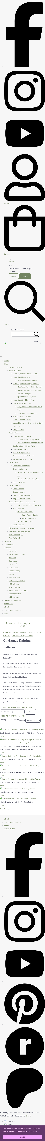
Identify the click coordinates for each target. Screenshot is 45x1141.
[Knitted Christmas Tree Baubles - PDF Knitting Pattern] (21, 756)
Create (28, 1116)
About (6, 607)
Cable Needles (18, 489)
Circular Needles (19, 492)
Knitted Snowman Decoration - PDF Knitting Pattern (19, 782)
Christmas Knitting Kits (21, 466)
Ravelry (26, 698)
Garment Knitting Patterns (23, 459)
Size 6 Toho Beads (29, 518)
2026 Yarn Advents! (16, 367)
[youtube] (24, 151)
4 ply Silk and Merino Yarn (26, 413)
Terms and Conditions (12, 610)
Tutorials (7, 548)
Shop (6, 364)
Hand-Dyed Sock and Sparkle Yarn (26, 383)
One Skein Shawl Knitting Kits (28, 479)
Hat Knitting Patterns (21, 449)
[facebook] (24, 66)
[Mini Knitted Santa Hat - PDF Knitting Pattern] (18, 799)
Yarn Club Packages (16, 535)
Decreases (13, 561)
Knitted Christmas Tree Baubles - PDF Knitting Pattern (20, 759)
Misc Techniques (15, 587)
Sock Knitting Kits (19, 482)
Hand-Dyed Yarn (15, 370)
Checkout (25, 276)
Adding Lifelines (14, 597)
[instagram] (24, 114)
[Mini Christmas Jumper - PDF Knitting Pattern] (18, 789)
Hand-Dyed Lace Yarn (21, 377)
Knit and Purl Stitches (17, 554)
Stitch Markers (18, 525)
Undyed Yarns (18, 429)
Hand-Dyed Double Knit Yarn (24, 400)
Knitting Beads (18, 508)
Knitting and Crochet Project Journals (27, 505)
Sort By (22, 720)
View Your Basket (9, 707)
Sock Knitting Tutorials (17, 580)
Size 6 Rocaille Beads (30, 515)
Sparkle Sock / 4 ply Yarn (26, 397)
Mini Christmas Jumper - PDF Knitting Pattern (17, 792)
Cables (11, 574)
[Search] (36, 334)
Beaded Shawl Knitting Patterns (29, 439)
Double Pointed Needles (22, 495)
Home (6, 360)
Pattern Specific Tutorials (18, 590)
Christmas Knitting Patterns (23, 456)
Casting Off (13, 564)
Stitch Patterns (14, 577)
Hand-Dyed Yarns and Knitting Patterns (18, 632)
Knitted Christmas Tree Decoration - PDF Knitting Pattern (22, 772)
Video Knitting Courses (13, 600)
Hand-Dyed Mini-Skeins (22, 420)
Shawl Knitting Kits (20, 469)
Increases (12, 557)
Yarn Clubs (8, 541)
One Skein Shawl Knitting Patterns (30, 443)
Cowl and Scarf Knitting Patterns (25, 446)
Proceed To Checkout (26, 707)
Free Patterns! (14, 538)
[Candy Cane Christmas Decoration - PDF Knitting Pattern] (22, 730)
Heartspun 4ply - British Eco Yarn (29, 387)
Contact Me (8, 603)
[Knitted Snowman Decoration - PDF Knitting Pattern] (20, 779)
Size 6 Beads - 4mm (25, 512)
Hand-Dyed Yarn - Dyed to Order (25, 374)
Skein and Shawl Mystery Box (20, 531)
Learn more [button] (33, 1131)
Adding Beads (14, 584)
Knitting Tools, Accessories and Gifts (22, 502)
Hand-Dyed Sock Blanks (22, 416)
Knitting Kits (13, 462)
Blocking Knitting (15, 594)
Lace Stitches (14, 567)
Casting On (13, 551)
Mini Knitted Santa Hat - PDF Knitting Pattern (17, 802)
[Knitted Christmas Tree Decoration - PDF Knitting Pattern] (22, 769)
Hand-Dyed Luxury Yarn (22, 403)
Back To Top (5, 808)
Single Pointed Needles (22, 498)
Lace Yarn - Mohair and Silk (27, 380)
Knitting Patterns (15, 433)
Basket (13, 276)
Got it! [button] (22, 1137)
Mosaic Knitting (14, 571)
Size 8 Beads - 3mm (25, 521)
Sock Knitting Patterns (21, 452)
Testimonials (9, 544)
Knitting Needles (15, 485)
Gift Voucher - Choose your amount (22, 528)
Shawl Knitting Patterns (22, 436)
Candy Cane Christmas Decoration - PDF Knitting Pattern (21, 733)
